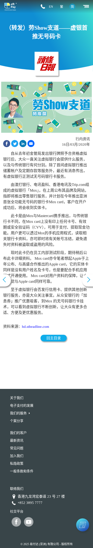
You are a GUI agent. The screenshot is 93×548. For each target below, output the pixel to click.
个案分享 (16, 421)
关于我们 (16, 398)
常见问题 (16, 448)
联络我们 (16, 488)
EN (51, 6)
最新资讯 (16, 440)
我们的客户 (18, 433)
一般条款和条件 (21, 471)
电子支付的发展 (21, 405)
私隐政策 (16, 463)
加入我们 (16, 456)
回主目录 (53, 338)
